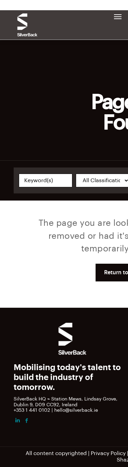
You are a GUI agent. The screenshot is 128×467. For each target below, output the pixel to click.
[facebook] (26, 421)
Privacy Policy (108, 453)
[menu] (118, 17)
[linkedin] (17, 421)
